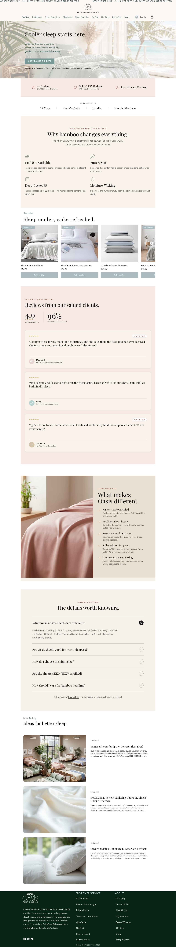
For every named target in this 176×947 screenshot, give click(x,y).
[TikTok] (32, 939)
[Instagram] (28, 939)
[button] (152, 17)
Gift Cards (81, 922)
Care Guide (121, 910)
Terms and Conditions (87, 916)
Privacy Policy (82, 910)
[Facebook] (24, 939)
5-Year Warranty (123, 922)
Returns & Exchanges (86, 904)
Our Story (120, 898)
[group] (88, 251)
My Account (122, 916)
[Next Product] (151, 243)
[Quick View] (119, 243)
